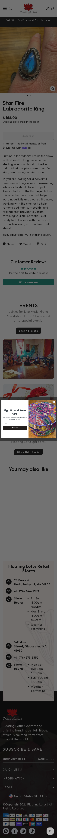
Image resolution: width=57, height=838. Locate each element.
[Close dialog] (54, 402)
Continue (15, 428)
